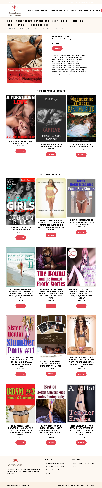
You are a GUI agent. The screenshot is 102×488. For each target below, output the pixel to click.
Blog (92, 10)
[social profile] (14, 2)
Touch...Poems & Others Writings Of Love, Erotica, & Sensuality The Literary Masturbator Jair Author (51, 363)
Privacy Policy (84, 485)
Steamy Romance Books (79, 10)
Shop (98, 10)
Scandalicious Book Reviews (37, 10)
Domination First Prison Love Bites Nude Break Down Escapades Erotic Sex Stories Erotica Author (81, 222)
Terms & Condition (73, 485)
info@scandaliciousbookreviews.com (84, 2)
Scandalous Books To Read (59, 10)
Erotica (66, 36)
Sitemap (92, 485)
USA (72, 2)
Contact (64, 485)
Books (62, 36)
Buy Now (57, 48)
